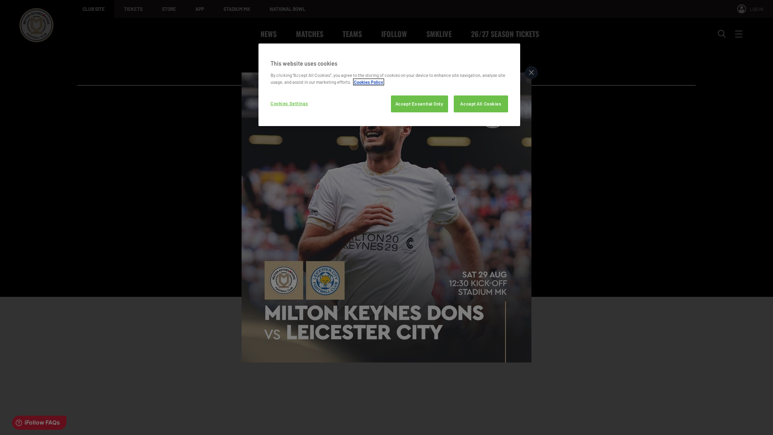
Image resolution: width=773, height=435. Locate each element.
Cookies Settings (289, 103)
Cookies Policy (368, 82)
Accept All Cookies (480, 103)
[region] (389, 85)
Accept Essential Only (419, 103)
